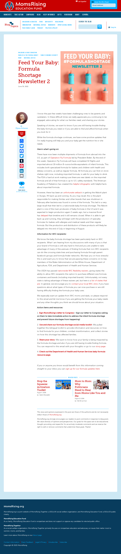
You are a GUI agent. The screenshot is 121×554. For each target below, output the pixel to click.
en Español (82, 1)
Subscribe (63, 542)
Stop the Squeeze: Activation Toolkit (43, 385)
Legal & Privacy (40, 542)
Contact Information (11, 542)
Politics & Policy (51, 28)
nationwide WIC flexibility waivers (73, 270)
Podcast (40, 28)
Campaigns (30, 15)
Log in (113, 27)
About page (37, 535)
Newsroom (68, 15)
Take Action (19, 15)
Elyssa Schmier (22, 128)
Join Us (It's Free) (102, 2)
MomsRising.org (27, 6)
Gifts (60, 15)
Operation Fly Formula (60, 157)
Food (41, 22)
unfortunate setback (72, 192)
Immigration (26, 25)
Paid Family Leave (28, 28)
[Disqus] (73, 459)
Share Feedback (27, 542)
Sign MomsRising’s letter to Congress (56, 313)
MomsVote (8, 15)
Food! (20, 58)
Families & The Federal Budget (28, 55)
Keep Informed (49, 15)
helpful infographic (82, 184)
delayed (44, 215)
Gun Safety (49, 22)
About (77, 15)
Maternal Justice (40, 25)
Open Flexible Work (65, 25)
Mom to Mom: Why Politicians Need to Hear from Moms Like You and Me (90, 388)
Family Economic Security (49, 55)
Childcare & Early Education (27, 52)
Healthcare (59, 22)
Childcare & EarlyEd (29, 22)
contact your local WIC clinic (85, 284)
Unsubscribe (53, 542)
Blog (39, 15)
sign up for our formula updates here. (83, 369)
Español (85, 15)
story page (100, 346)
